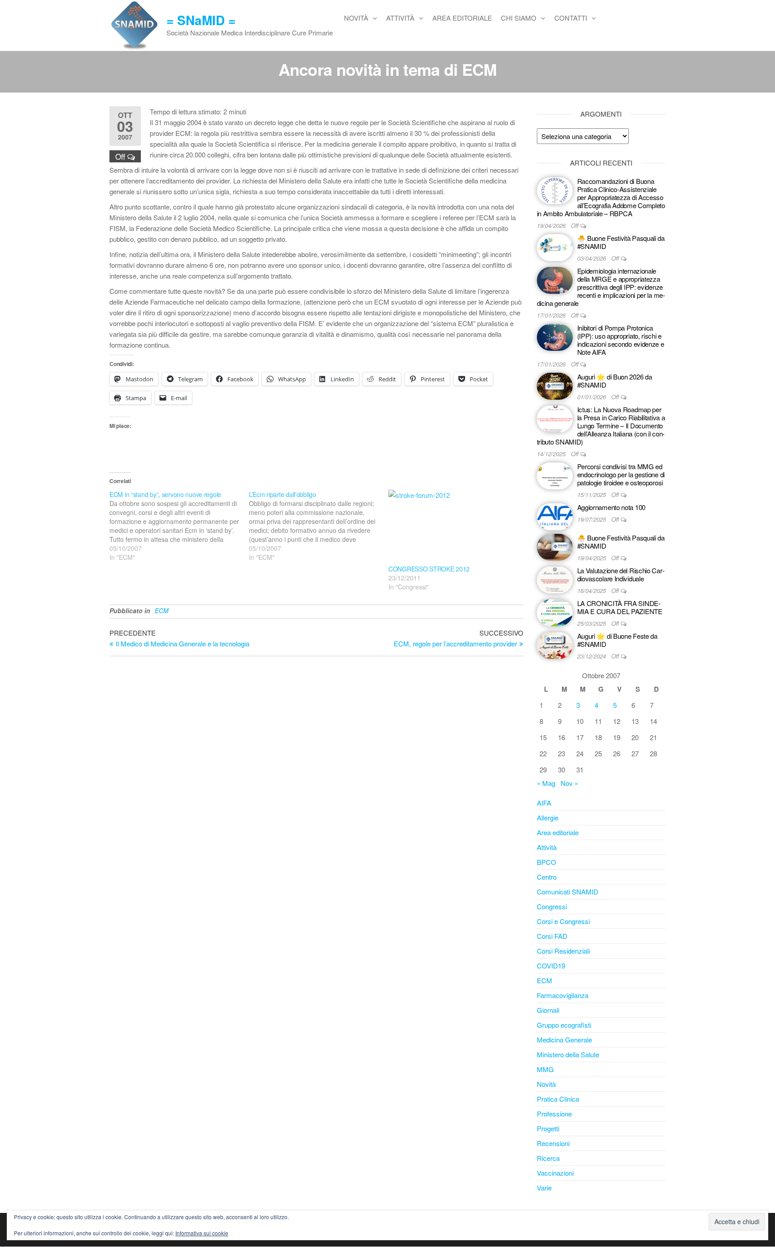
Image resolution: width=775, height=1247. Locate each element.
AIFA (544, 802)
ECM (162, 610)
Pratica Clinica (558, 1098)
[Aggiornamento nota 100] (555, 515)
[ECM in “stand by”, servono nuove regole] (179, 526)
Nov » (569, 783)
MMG (545, 1069)
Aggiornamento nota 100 (611, 507)
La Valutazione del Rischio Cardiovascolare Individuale (621, 574)
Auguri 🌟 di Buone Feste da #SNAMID (617, 640)
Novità (356, 17)
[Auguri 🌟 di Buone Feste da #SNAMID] (555, 644)
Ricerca (548, 1158)
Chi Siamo (518, 17)
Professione (554, 1113)
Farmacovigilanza (562, 995)
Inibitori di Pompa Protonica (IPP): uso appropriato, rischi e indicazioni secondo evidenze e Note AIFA (620, 340)
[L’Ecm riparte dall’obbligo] (318, 526)
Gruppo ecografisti (564, 1024)
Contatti (570, 17)
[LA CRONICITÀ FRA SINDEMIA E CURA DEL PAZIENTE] (555, 611)
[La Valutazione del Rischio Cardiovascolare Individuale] (555, 579)
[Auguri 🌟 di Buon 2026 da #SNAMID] (555, 385)
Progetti (548, 1128)
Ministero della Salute (568, 1054)
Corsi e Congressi (563, 921)
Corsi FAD (552, 936)
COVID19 (551, 965)
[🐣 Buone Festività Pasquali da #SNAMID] (555, 246)
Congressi (552, 906)
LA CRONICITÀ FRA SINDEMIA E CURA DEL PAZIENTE (619, 607)
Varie (544, 1187)
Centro (547, 876)
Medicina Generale (564, 1039)
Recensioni (553, 1143)
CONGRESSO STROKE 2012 (429, 568)
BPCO (546, 862)
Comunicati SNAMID (567, 891)
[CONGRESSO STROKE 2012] (453, 527)
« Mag (546, 783)
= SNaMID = (200, 20)
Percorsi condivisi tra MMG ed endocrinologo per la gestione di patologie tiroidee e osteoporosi (621, 474)
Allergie (547, 817)
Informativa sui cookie (201, 1233)
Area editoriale (462, 17)
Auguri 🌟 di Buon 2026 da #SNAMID (614, 380)
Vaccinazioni (555, 1172)
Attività (400, 17)
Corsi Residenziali (563, 950)
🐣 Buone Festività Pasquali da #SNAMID (621, 242)
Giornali (548, 1010)
